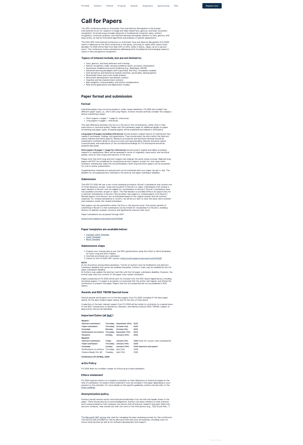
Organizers (147, 6)
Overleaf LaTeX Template (97, 235)
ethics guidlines (88, 387)
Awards (134, 6)
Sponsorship (163, 6)
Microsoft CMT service (95, 417)
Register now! (212, 6)
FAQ (176, 6)
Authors (98, 6)
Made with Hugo (216, 440)
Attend (109, 6)
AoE (109, 315)
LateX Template (93, 237)
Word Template (93, 239)
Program (122, 6)
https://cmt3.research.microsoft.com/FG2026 (102, 218)
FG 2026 (85, 6)
